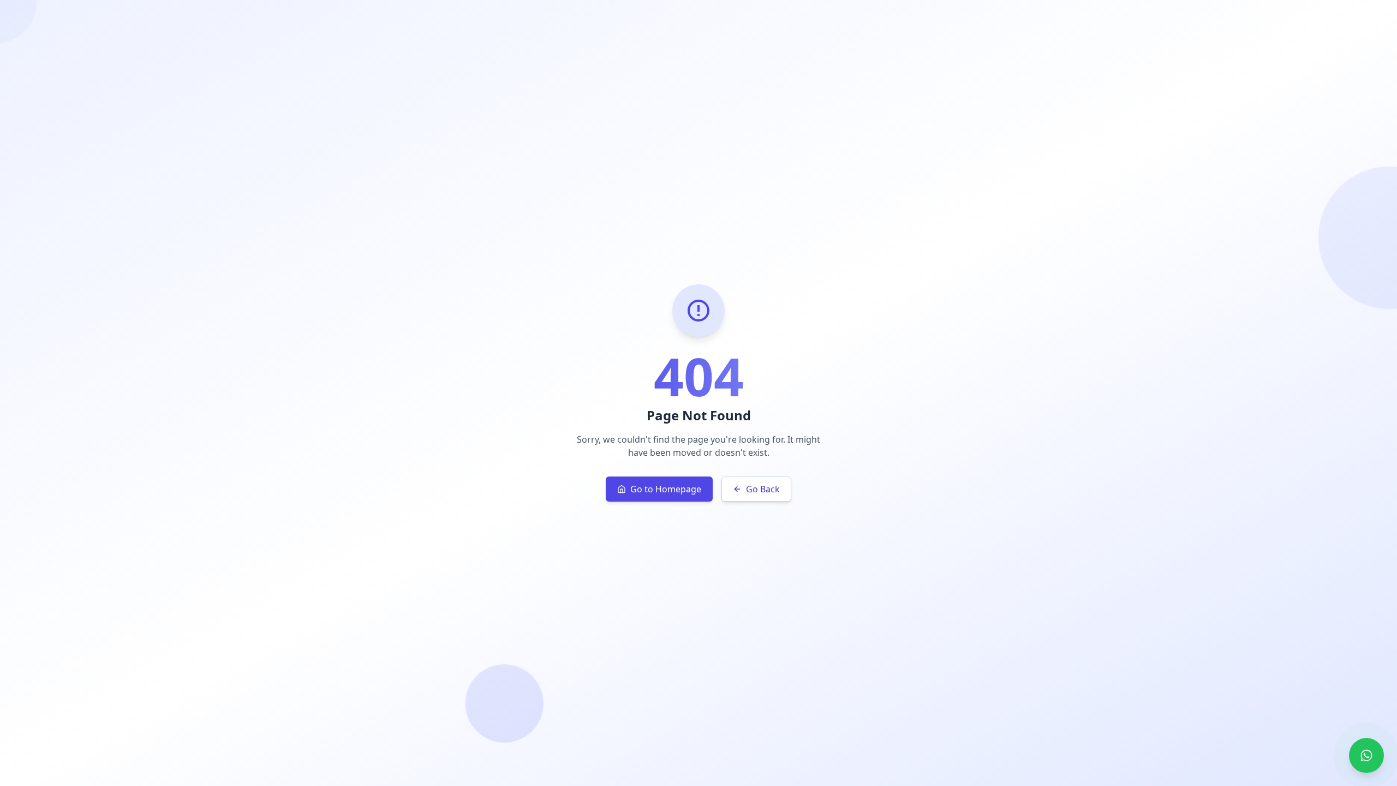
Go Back (763, 489)
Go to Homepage (665, 489)
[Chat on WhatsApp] (1366, 755)
